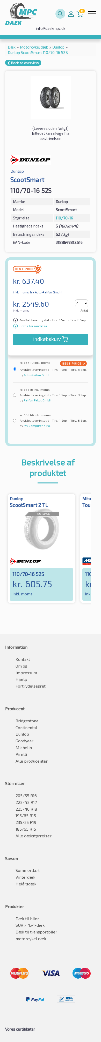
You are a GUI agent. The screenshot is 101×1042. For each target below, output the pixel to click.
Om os (21, 665)
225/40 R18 (26, 808)
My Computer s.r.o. (37, 425)
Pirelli (21, 754)
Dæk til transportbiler (36, 931)
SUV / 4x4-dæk (30, 925)
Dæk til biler (27, 918)
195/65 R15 (26, 815)
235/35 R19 (26, 822)
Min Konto (71, 14)
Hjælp (21, 679)
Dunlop (22, 733)
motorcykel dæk (31, 938)
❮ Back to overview (23, 62)
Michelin (24, 747)
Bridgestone (27, 720)
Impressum (26, 672)
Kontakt (23, 659)
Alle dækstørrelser (34, 835)
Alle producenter (32, 760)
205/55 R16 (26, 795)
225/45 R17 (26, 802)
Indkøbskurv (47, 339)
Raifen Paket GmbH (37, 400)
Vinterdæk (25, 877)
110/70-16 (64, 218)
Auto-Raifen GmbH (37, 375)
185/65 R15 (26, 828)
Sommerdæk (28, 870)
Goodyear (24, 740)
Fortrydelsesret (31, 685)
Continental (26, 727)
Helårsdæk (26, 883)
